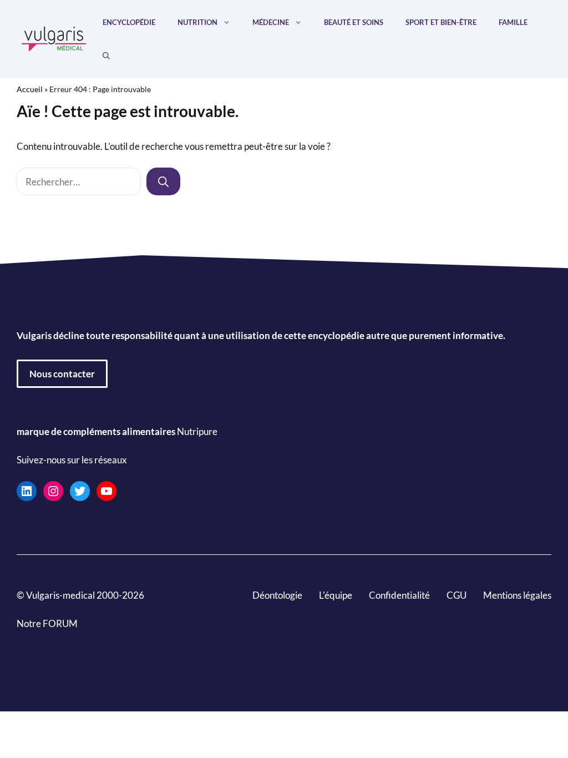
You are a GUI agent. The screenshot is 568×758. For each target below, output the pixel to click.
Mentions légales (517, 595)
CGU (456, 595)
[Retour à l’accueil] (54, 37)
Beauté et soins (353, 22)
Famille (513, 22)
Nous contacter (62, 374)
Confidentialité (399, 595)
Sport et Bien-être (440, 22)
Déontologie (277, 595)
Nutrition (197, 22)
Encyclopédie (129, 22)
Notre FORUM (47, 623)
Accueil (30, 89)
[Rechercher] (163, 181)
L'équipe (335, 595)
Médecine (270, 22)
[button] (106, 55)
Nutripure (197, 431)
